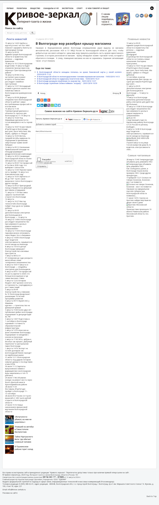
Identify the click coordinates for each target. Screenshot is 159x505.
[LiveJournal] (45, 105)
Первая (10, 8)
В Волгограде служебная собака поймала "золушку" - (67, 83)
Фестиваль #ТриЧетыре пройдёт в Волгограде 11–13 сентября (16, 390)
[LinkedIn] (41, 105)
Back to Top (152, 496)
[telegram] (59, 105)
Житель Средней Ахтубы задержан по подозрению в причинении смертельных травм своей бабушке (17, 140)
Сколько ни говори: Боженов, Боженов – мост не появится (138, 186)
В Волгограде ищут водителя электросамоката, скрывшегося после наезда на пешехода (18, 241)
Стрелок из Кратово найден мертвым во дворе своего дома (138, 207)
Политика (22, 8)
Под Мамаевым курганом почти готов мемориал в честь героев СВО (18, 121)
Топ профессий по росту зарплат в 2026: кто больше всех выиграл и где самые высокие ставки (18, 275)
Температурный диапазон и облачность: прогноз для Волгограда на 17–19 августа (17, 112)
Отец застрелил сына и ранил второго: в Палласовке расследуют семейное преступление (15, 79)
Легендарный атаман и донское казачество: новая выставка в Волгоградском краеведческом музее (18, 90)
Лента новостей (16, 39)
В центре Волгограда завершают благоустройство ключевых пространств (17, 250)
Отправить (41, 166)
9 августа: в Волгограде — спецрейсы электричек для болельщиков (17, 266)
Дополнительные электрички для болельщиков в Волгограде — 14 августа (17, 213)
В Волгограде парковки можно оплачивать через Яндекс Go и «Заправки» (18, 233)
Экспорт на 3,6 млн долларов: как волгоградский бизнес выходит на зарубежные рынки (18, 351)
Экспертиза (67, 8)
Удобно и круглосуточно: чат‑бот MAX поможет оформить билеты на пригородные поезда (18, 46)
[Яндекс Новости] (73, 119)
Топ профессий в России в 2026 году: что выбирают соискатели (18, 165)
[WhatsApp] (52, 105)
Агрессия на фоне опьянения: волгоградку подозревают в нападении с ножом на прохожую (17, 333)
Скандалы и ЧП (51, 8)
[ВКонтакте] (38, 100)
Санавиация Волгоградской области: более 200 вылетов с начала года (18, 158)
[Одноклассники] (41, 100)
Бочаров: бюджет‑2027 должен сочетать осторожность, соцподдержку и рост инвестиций (18, 284)
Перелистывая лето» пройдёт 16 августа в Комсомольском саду (18, 172)
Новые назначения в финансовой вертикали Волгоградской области (16, 408)
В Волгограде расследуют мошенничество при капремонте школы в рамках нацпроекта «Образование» (18, 224)
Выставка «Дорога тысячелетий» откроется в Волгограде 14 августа (16, 195)
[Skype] (55, 105)
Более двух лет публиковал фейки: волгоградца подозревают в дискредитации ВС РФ (18, 313)
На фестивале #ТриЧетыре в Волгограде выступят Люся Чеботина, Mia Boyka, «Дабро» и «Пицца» (18, 130)
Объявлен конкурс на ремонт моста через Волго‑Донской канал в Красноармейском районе (18, 381)
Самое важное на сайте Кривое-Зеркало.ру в (72, 111)
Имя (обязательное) (43, 131)
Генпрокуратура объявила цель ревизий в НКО (139, 167)
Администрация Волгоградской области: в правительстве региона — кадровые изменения (18, 56)
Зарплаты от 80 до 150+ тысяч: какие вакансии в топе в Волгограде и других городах (18, 180)
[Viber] (48, 105)
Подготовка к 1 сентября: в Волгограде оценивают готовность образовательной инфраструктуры (17, 323)
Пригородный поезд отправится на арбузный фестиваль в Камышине (18, 187)
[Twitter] (38, 105)
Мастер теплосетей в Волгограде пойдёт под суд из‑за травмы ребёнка (17, 204)
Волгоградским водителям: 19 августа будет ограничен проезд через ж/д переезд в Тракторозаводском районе (18, 68)
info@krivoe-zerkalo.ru (17, 489)
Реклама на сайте (10, 493)
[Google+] (48, 100)
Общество (35, 8)
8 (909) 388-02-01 (26, 484)
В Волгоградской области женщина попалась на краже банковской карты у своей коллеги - (80, 73)
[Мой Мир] (45, 100)
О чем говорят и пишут (97, 8)
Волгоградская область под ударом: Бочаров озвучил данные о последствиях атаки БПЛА (18, 360)
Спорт (79, 8)
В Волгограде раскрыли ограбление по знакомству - (66, 81)
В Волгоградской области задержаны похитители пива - (68, 79)
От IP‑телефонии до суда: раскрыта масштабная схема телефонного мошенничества (18, 259)
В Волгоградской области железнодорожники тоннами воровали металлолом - (78, 76)
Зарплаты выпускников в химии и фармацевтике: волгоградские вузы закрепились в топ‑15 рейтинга (18, 371)
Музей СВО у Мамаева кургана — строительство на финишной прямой (17, 304)
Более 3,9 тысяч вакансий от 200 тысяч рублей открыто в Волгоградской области (18, 399)
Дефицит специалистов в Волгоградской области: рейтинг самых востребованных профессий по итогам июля (18, 102)
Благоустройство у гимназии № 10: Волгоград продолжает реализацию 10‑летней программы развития (17, 294)
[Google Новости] (92, 119)
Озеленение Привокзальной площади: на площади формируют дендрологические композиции (18, 150)
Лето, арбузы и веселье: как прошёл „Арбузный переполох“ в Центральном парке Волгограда (18, 342)
